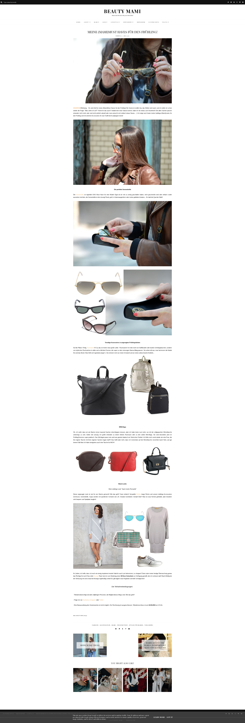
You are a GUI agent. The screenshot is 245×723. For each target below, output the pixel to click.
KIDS (104, 22)
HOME (78, 22)
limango (96, 576)
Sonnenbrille (80, 194)
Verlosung (148, 625)
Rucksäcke (90, 347)
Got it (170, 717)
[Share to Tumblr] (122, 629)
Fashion (95, 625)
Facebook (85, 600)
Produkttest (122, 625)
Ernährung (127, 22)
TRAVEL (164, 22)
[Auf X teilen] (119, 629)
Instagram (92, 600)
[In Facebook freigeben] (115, 629)
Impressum (141, 22)
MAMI (96, 22)
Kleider (138, 494)
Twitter (101, 600)
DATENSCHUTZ (154, 22)
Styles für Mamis (136, 625)
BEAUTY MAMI (122, 11)
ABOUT (86, 22)
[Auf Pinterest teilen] (125, 629)
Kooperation (105, 625)
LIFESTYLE (114, 22)
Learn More (159, 717)
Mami (114, 625)
